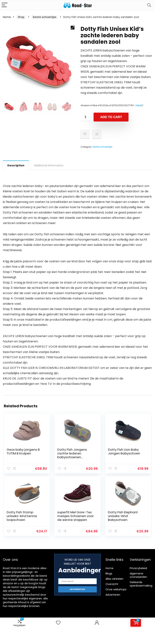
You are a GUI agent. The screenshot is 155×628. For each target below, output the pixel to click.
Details (138, 105)
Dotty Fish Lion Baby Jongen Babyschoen (124, 451)
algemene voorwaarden (138, 575)
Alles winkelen (114, 579)
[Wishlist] (58, 622)
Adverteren (112, 595)
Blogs (108, 573)
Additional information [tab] (49, 165)
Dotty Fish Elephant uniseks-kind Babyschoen (123, 516)
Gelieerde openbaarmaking (141, 583)
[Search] (149, 5)
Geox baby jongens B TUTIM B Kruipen (23, 451)
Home (7, 17)
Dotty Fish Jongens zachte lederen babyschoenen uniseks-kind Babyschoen (72, 457)
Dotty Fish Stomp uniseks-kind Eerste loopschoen (22, 516)
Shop (21, 17)
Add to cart (111, 117)
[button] (72, 28)
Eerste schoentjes (44, 17)
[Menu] (4, 5)
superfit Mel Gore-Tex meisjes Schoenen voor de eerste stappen (75, 516)
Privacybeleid (138, 568)
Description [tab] (15, 165)
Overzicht (111, 584)
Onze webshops (115, 589)
